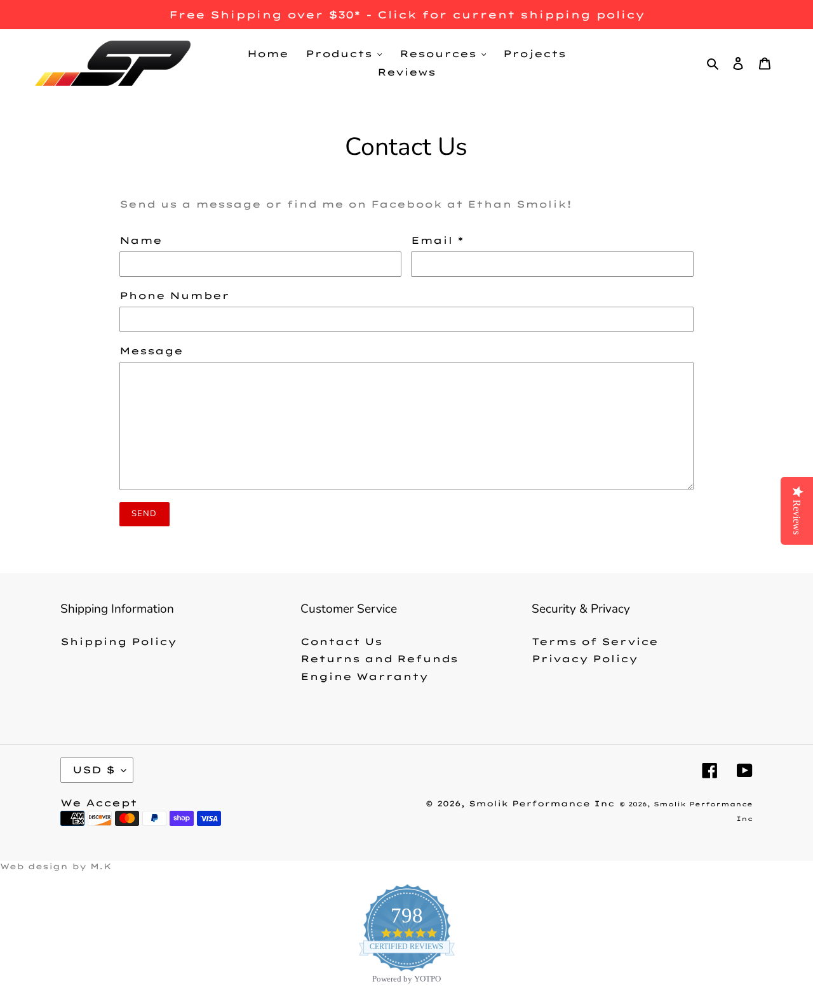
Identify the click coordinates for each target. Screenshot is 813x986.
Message (151, 351)
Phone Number (174, 296)
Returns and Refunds (379, 659)
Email (437, 240)
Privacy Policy (585, 659)
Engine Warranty (364, 676)
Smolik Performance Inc (542, 803)
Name (140, 240)
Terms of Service (595, 642)
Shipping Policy (118, 642)
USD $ (93, 770)
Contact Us (341, 642)
